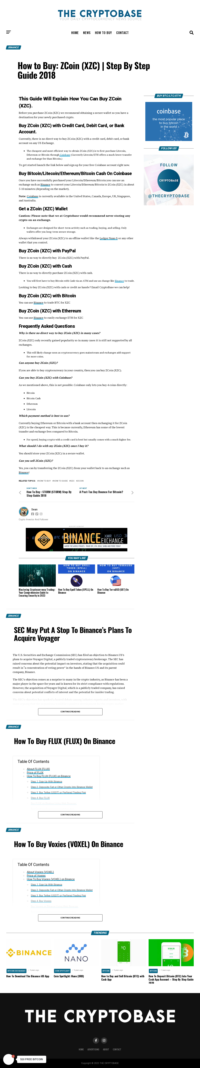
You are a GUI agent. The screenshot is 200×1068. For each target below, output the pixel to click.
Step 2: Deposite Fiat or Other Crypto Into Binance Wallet (62, 787)
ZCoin (80, 481)
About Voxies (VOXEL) (40, 872)
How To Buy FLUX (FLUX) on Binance (49, 776)
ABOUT (106, 1049)
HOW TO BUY (103, 32)
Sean (34, 509)
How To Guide (61, 481)
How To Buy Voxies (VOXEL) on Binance (51, 879)
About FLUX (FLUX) (38, 769)
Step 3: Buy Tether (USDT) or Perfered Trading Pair (58, 792)
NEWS (87, 32)
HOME (75, 32)
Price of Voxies (36, 875)
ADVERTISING (93, 1049)
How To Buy (44, 481)
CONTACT (122, 32)
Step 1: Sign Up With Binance (46, 781)
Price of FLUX (35, 772)
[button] (8, 1059)
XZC (72, 481)
